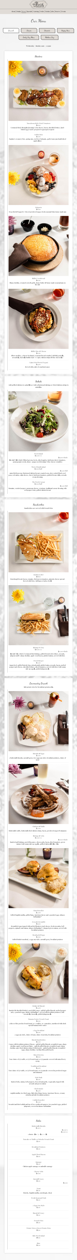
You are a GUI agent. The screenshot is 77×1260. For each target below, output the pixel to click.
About (13, 11)
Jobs (52, 11)
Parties (47, 11)
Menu (24, 11)
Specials (29, 11)
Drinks (19, 11)
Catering (36, 11)
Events (63, 11)
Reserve (57, 11)
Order (42, 11)
